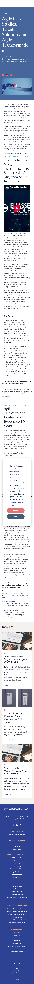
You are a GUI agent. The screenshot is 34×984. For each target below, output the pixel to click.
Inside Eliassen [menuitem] (17, 929)
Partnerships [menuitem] (17, 943)
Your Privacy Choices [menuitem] (17, 970)
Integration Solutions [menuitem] (17, 872)
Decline (16, 517)
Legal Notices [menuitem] (17, 975)
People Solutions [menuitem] (17, 831)
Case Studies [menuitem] (17, 846)
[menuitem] (17, 968)
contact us (12, 612)
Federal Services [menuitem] (17, 877)
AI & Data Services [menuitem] (17, 858)
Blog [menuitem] (17, 843)
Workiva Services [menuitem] (17, 900)
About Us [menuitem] (17, 932)
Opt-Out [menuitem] (17, 979)
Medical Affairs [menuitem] (17, 917)
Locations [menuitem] (17, 949)
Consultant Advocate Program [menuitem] (17, 946)
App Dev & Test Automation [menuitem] (17, 861)
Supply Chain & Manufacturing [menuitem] (17, 914)
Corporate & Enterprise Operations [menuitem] (17, 920)
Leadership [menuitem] (17, 935)
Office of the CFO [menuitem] (17, 891)
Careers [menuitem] (17, 938)
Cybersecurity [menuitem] (17, 863)
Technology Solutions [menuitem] (17, 855)
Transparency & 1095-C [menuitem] (17, 977)
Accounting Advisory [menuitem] (17, 886)
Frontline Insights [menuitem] (17, 840)
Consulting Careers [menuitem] (17, 951)
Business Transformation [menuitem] (17, 889)
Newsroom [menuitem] (17, 940)
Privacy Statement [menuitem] (17, 972)
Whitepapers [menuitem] (17, 849)
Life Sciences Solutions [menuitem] (17, 906)
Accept (16, 511)
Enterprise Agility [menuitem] (17, 866)
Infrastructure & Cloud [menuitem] (17, 869)
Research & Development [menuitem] (17, 923)
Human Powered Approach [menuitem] (17, 835)
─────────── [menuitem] (17, 874)
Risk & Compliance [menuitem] (17, 894)
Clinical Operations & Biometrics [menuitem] (17, 911)
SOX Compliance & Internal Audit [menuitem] (17, 897)
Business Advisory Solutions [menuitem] (17, 883)
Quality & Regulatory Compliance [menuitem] (17, 909)
